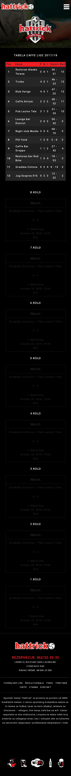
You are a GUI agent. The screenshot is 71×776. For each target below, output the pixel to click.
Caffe (23, 687)
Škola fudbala (34, 683)
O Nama (33, 687)
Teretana (61, 683)
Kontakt (45, 687)
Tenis (49, 683)
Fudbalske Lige (13, 683)
